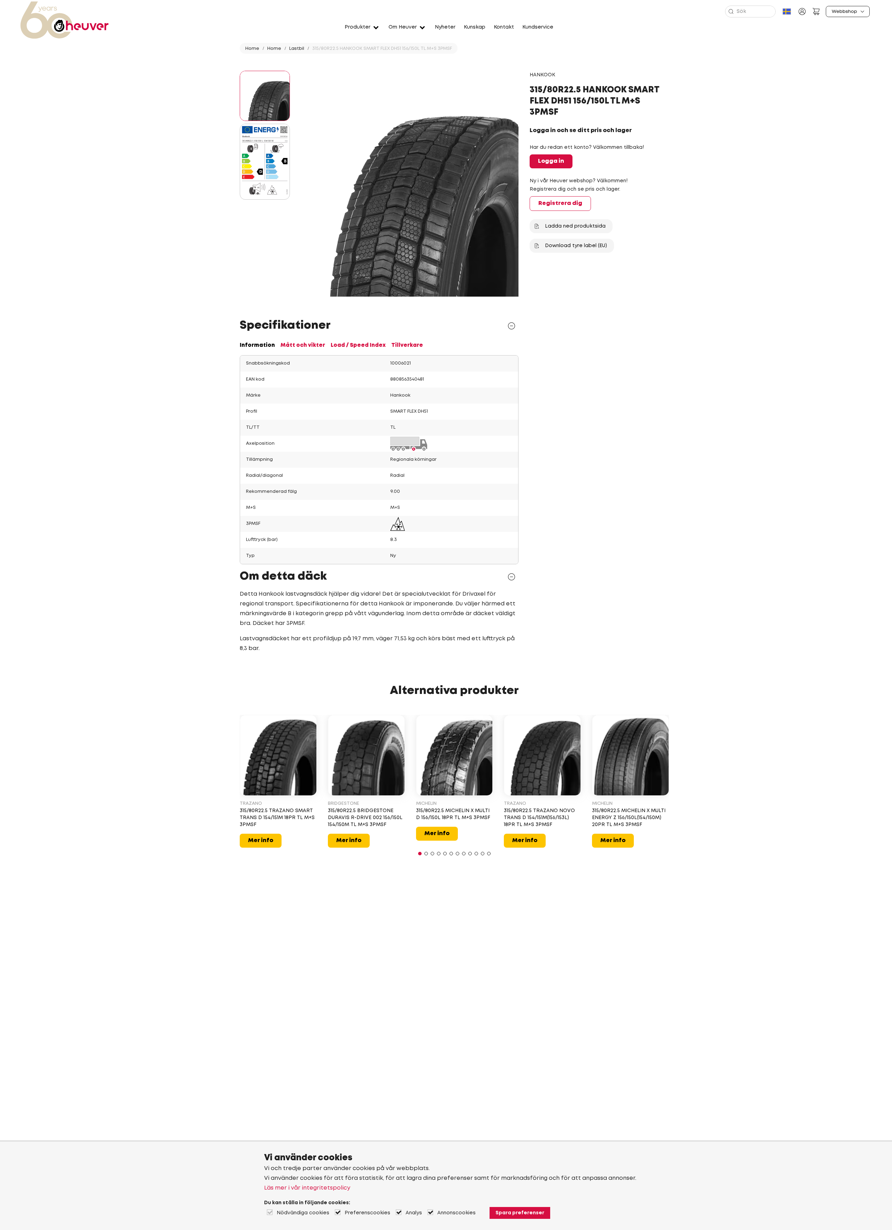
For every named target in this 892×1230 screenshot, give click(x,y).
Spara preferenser (519, 1213)
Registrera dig (560, 203)
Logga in (551, 161)
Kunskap (474, 27)
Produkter (357, 27)
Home (252, 49)
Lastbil (296, 49)
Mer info (260, 840)
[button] (420, 853)
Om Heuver (403, 27)
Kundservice (537, 27)
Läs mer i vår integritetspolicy (307, 1188)
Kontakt (504, 27)
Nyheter (445, 27)
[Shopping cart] (816, 11)
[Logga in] (802, 11)
